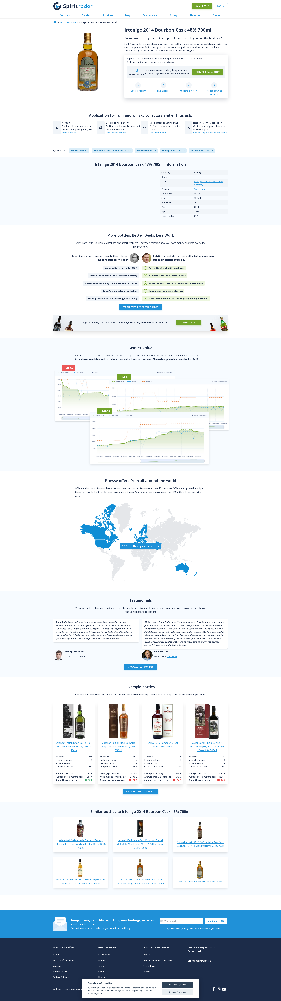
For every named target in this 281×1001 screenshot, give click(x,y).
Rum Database (60, 971)
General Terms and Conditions (157, 960)
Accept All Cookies (177, 985)
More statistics (69, 132)
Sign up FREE (202, 6)
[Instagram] (219, 989)
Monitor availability (208, 72)
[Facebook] (214, 989)
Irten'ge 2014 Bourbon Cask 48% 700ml (200, 881)
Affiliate (101, 971)
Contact (217, 15)
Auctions (108, 15)
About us (195, 15)
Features (64, 15)
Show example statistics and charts (210, 132)
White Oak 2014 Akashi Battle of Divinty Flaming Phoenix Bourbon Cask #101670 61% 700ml (81, 844)
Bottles (86, 15)
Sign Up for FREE (189, 322)
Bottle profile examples (64, 960)
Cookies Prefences (177, 992)
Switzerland (200, 189)
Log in (220, 6)
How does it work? (158, 132)
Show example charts (116, 132)
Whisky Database (68, 22)
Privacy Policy (149, 965)
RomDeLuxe (172, 656)
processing (203, 928)
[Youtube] (225, 989)
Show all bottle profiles (140, 791)
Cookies (146, 971)
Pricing (173, 15)
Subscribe (216, 920)
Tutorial (101, 960)
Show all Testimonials (140, 666)
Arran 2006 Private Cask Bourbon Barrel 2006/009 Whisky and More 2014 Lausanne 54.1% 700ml (140, 844)
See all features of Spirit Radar (140, 307)
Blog (127, 15)
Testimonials (150, 15)
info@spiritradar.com (201, 960)
